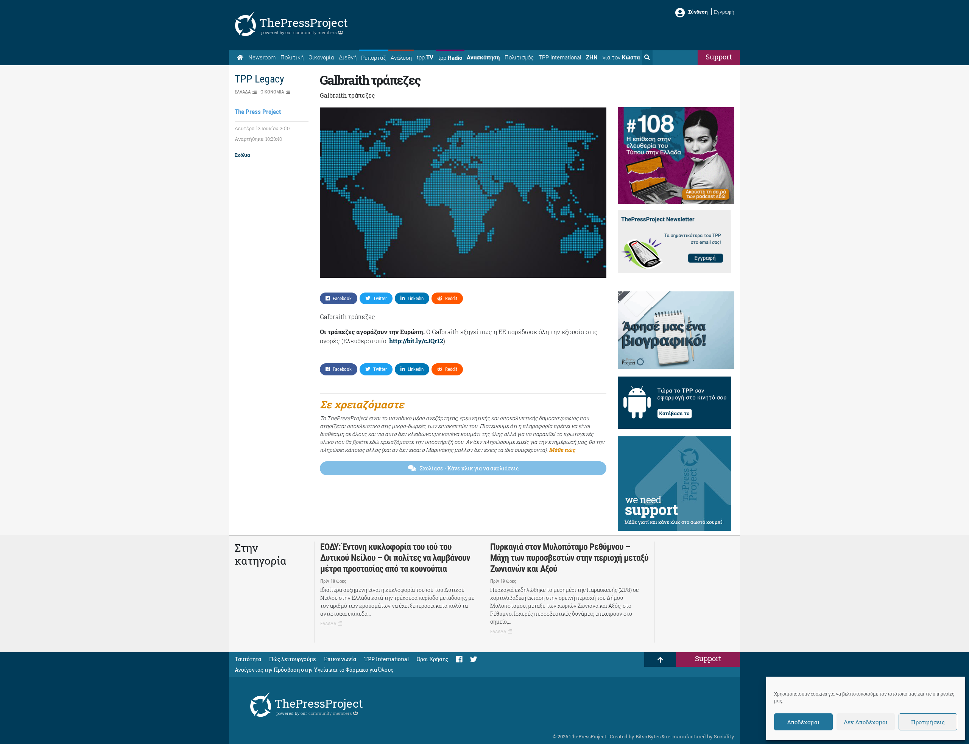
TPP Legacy (259, 79)
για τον (621, 57)
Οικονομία (321, 57)
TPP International (560, 57)
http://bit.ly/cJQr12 (416, 341)
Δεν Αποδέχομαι (866, 722)
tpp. (425, 57)
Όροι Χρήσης (432, 659)
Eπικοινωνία (340, 659)
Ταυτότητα (248, 659)
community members (315, 32)
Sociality (724, 736)
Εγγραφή (724, 11)
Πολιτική (292, 57)
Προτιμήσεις (928, 722)
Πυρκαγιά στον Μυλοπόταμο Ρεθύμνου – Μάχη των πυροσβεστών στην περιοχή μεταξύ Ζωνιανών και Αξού (569, 558)
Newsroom (262, 57)
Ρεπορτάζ (373, 57)
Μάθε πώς (562, 449)
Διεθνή (348, 57)
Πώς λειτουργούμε (292, 659)
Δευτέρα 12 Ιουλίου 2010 (262, 128)
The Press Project (258, 111)
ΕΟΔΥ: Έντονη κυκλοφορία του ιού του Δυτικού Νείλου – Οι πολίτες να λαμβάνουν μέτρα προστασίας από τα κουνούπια (395, 558)
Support (719, 56)
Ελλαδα (243, 92)
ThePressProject (303, 22)
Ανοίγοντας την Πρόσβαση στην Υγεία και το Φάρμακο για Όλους (314, 669)
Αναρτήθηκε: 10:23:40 (258, 138)
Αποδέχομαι (803, 722)
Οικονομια (272, 92)
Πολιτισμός (519, 57)
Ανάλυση (401, 57)
